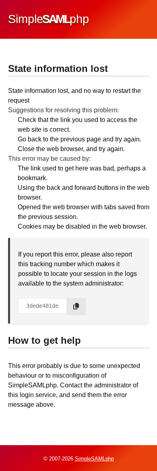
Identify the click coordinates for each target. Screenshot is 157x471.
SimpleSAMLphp (94, 459)
